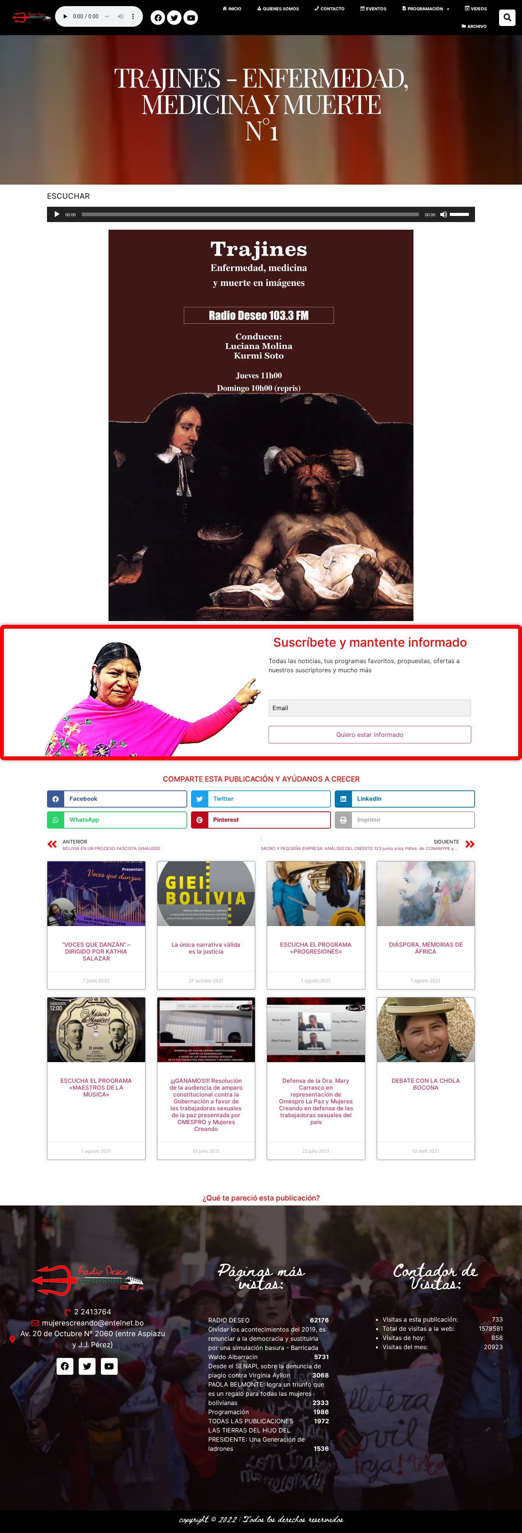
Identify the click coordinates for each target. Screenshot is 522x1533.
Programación (228, 1412)
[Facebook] (158, 17)
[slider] (460, 214)
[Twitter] (174, 17)
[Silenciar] (443, 214)
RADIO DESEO (229, 1320)
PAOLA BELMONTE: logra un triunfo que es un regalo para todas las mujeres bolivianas (266, 1393)
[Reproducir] (57, 214)
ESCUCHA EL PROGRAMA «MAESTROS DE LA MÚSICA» (96, 1087)
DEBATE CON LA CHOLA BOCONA (426, 1084)
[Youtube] (190, 17)
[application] (261, 214)
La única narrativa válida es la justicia (206, 948)
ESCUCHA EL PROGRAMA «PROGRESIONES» (316, 948)
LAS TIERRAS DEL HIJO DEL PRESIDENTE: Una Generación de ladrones (256, 1439)
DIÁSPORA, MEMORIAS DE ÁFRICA (426, 948)
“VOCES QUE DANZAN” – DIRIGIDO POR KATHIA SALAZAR (96, 951)
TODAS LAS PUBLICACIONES (250, 1421)
